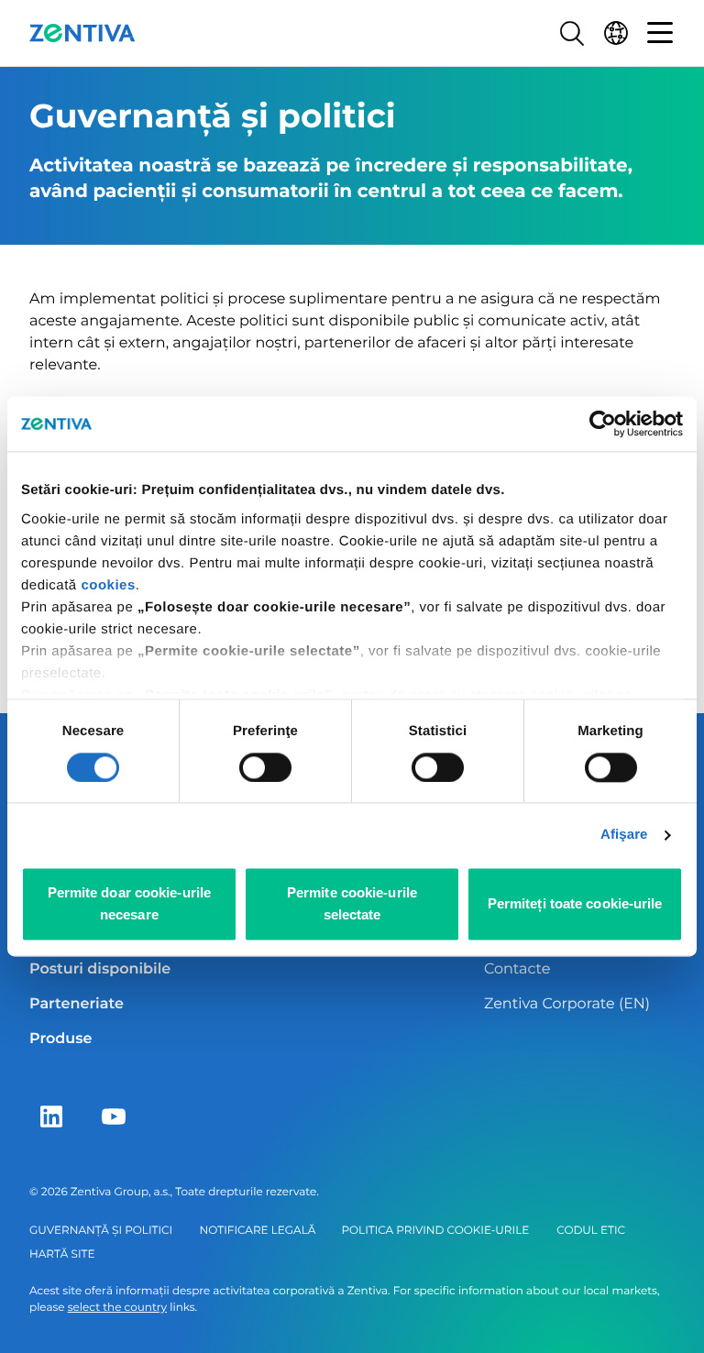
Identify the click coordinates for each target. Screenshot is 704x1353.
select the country (117, 1307)
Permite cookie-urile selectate (352, 904)
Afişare (624, 834)
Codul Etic (590, 1231)
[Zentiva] (82, 33)
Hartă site (61, 1254)
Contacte (517, 969)
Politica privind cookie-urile (435, 1231)
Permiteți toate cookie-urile (575, 904)
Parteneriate (76, 1004)
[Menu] (660, 33)
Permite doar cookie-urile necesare (130, 904)
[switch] (265, 767)
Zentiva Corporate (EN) (567, 1004)
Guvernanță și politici (100, 1231)
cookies (108, 585)
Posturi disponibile (99, 969)
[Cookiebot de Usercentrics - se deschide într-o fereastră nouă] (602, 423)
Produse (60, 1039)
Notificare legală (258, 1231)
